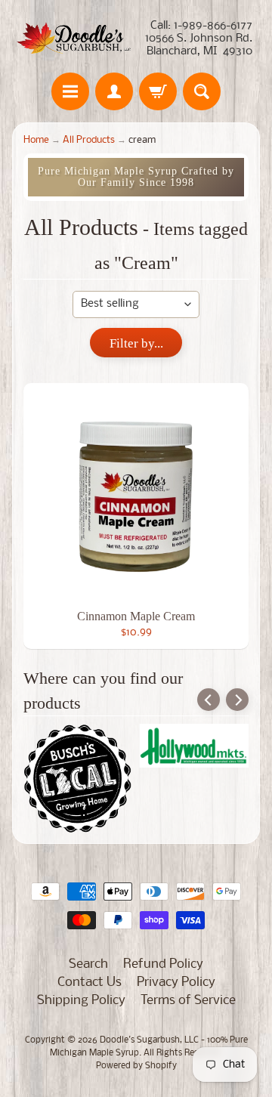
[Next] (237, 699)
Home (36, 140)
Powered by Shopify (136, 1066)
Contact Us (89, 982)
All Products (89, 140)
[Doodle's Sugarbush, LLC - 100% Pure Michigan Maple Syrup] (74, 38)
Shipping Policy (81, 1000)
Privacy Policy (176, 982)
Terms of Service (188, 1000)
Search (88, 964)
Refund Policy (163, 964)
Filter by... (136, 343)
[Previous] (208, 699)
